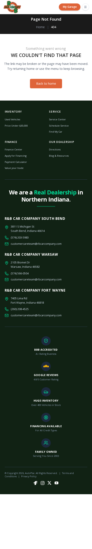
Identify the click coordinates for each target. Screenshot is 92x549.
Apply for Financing (16, 155)
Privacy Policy (28, 476)
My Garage (70, 7)
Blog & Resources (59, 155)
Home (40, 27)
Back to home (46, 83)
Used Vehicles (12, 119)
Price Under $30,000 (16, 125)
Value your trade (14, 168)
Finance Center (13, 149)
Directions (55, 149)
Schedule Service (59, 125)
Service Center (57, 119)
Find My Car (55, 131)
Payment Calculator (16, 162)
